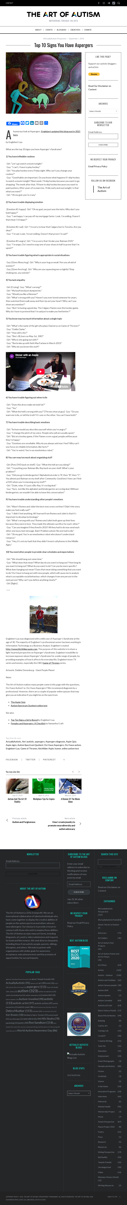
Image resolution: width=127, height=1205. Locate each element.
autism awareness (34, 995)
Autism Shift (48, 995)
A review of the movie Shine (70, 800)
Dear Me (52, 1007)
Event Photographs (106, 1061)
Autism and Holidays (107, 980)
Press (100, 1137)
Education (102, 1051)
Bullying (101, 1020)
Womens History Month (108, 1177)
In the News (103, 1086)
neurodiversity (32, 1018)
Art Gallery (102, 938)
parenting (12, 1023)
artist (50, 983)
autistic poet (25, 1007)
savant (16, 1027)
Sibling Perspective (106, 1152)
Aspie (50, 987)
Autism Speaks (12, 999)
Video (100, 1172)
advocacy (34, 983)
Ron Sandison (41, 1022)
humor (58, 748)
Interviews (102, 1096)
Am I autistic (28, 741)
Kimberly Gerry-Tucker (36, 1015)
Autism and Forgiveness (23, 820)
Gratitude (102, 1076)
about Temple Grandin (43, 979)
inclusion (37, 1011)
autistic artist (23, 1003)
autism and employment (15, 995)
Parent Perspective (106, 1121)
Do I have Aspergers (54, 745)
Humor (101, 1081)
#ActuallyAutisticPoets (108, 920)
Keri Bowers (14, 1014)
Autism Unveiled (31, 999)
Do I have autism (73, 745)
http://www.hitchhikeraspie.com (21, 649)
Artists (101, 970)
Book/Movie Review (107, 1015)
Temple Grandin (104, 1162)
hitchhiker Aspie (46, 748)
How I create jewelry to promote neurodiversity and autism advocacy (61, 823)
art (42, 983)
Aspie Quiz (71, 741)
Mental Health (104, 1106)
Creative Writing (105, 1041)
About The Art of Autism (108, 924)
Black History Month (107, 1010)
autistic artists (43, 1003)
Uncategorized (104, 1167)
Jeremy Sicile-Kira (49, 1011)
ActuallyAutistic (13, 741)
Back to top (112, 1197)
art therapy (21, 987)
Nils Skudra (50, 1018)
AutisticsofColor (105, 1005)
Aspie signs (11, 745)
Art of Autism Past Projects (106, 944)
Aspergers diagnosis (55, 741)
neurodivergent (16, 1019)
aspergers (40, 741)
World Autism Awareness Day (37, 1030)
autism (28, 991)
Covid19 (101, 1036)
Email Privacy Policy (97, 166)
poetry (23, 1023)
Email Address (95, 132)
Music (100, 1117)
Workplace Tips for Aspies (44, 799)
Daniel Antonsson (41, 1007)
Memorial (102, 1101)
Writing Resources (106, 1185)
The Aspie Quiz (18, 702)
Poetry (101, 1132)
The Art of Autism (103, 189)
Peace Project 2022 (106, 1127)
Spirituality (102, 1157)
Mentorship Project (106, 1111)
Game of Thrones (51, 663)
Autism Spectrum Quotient (30, 745)
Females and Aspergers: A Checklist (28, 723)
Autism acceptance (47, 992)
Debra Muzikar (19, 1010)
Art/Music (102, 965)
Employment (103, 1056)
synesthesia (11, 1031)
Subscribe (79, 892)
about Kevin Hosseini (22, 979)
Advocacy (102, 933)
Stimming (55, 1027)
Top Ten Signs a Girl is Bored (24, 720)
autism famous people (107, 985)
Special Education (43, 1027)
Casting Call (103, 1030)
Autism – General (105, 975)
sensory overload (28, 1027)
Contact (9, 3)
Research (102, 1142)
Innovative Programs (107, 1091)
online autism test (70, 748)
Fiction (101, 1071)
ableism (10, 979)
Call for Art (103, 1026)
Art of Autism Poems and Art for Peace (108, 955)
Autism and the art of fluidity (17, 800)
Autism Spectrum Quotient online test (29, 705)
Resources (102, 1147)
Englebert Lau (13, 748)
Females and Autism (106, 1066)
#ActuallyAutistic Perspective (54, 39)
